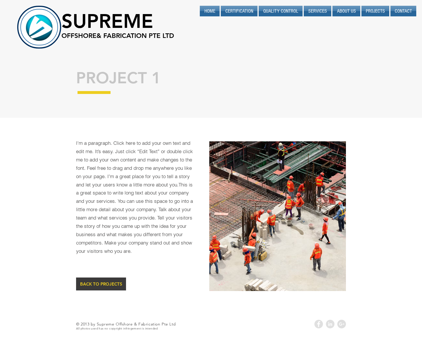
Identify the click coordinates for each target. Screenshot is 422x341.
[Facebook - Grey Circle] (318, 324)
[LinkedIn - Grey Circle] (330, 324)
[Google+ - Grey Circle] (341, 324)
